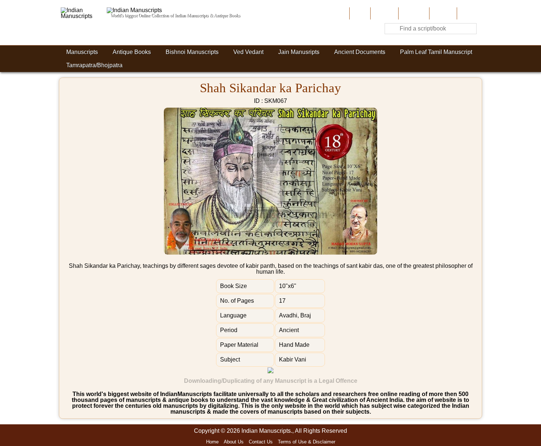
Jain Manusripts (298, 52)
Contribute (413, 13)
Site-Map (442, 13)
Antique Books (132, 52)
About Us (383, 13)
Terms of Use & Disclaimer (306, 442)
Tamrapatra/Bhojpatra (94, 65)
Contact (469, 13)
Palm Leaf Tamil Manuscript (436, 52)
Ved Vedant (248, 52)
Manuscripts (82, 52)
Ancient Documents (359, 52)
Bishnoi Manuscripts (192, 52)
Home (359, 13)
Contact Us (261, 442)
